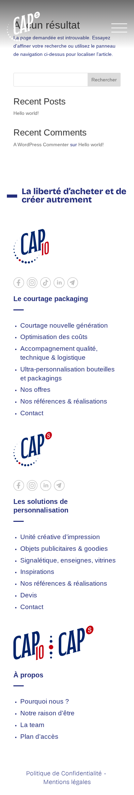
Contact (31, 413)
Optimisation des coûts (54, 336)
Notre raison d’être (47, 713)
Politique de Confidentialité (64, 773)
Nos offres (35, 389)
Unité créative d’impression (60, 536)
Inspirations (37, 571)
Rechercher (104, 79)
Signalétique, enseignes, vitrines (68, 560)
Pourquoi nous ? (44, 701)
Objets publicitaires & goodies (64, 548)
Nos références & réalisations (63, 401)
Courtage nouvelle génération (64, 325)
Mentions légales (67, 782)
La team (32, 724)
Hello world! (26, 113)
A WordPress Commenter (41, 144)
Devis (28, 595)
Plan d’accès (39, 736)
